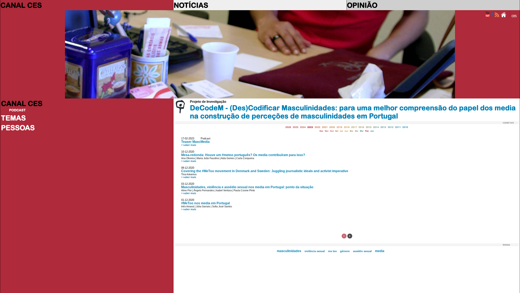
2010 (405, 127)
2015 (369, 127)
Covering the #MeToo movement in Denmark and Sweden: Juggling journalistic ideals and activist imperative (264, 171)
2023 (310, 127)
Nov (326, 131)
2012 (390, 127)
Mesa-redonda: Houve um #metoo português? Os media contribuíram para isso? (243, 155)
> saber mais (188, 145)
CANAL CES (21, 5)
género (345, 251)
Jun (346, 131)
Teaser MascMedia (195, 141)
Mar (362, 131)
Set (336, 131)
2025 (295, 127)
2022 (317, 127)
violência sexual (314, 251)
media (379, 251)
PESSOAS (18, 128)
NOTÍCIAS (191, 5)
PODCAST (17, 110)
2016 (361, 127)
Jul (341, 131)
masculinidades (289, 251)
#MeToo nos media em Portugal (205, 203)
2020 (332, 127)
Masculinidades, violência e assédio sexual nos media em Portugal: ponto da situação (247, 187)
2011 (398, 127)
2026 (288, 127)
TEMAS (13, 118)
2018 (347, 127)
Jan (372, 131)
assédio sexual (362, 251)
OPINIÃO (362, 5)
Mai (351, 131)
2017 (354, 127)
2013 (383, 127)
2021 (325, 127)
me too (332, 251)
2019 (339, 127)
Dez (321, 131)
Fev (367, 131)
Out (332, 131)
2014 (376, 127)
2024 (303, 127)
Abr (356, 131)
